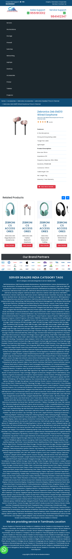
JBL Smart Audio (48, 396)
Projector (10, 95)
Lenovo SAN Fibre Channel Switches (51, 360)
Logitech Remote (65, 431)
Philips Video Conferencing (33, 465)
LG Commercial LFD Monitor (24, 387)
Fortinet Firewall (55, 339)
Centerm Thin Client (10, 478)
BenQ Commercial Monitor (32, 366)
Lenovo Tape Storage (58, 358)
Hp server (60, 295)
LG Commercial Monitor (59, 364)
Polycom (6, 370)
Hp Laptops (25, 381)
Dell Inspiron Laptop (56, 377)
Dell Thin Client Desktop (41, 463)
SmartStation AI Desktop (30, 509)
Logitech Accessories (26, 431)
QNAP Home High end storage (58, 326)
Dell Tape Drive (54, 293)
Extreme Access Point (62, 474)
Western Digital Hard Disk (11, 452)
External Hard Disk (63, 450)
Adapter (32, 339)
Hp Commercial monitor (43, 314)
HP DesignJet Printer (62, 375)
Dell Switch (48, 362)
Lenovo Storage (18, 305)
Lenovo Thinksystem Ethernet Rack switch (33, 385)
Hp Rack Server (13, 297)
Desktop (9, 69)
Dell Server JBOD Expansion (60, 297)
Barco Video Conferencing (52, 467)
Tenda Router (54, 507)
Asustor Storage (37, 455)
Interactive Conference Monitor (38, 419)
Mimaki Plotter (47, 484)
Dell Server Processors (48, 286)
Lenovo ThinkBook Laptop (13, 440)
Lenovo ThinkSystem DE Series (29, 360)
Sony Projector (42, 316)
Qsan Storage (7, 465)
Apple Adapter (27, 516)
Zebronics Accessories (25, 101)
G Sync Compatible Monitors (54, 404)
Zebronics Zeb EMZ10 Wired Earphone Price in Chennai (21, 104)
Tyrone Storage (23, 503)
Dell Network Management (44, 301)
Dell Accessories (35, 421)
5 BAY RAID (50, 337)
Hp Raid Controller (35, 402)
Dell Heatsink (48, 309)
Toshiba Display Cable (10, 419)
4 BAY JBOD (26, 337)
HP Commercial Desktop (56, 379)
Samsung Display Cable (40, 415)
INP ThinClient (30, 507)
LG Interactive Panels (18, 389)
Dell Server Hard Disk (60, 425)
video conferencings (48, 368)
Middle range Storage (9, 328)
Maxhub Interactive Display (45, 480)
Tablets (9, 89)
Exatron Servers (60, 503)
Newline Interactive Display (60, 469)
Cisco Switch (33, 362)
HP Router (31, 297)
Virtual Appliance (42, 352)
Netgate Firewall (32, 501)
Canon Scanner (49, 375)
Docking (12, 339)
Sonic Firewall (50, 345)
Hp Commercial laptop (39, 379)
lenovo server (44, 303)
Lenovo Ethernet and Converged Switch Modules (35, 364)
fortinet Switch (18, 465)
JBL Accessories (48, 389)
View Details (10, 245)
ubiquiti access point (47, 474)
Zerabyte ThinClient (42, 507)
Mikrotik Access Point (46, 478)
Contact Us (62, 4)
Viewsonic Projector (8, 318)
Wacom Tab (32, 438)
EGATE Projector (21, 318)
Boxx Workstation (19, 488)
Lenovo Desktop (35, 381)
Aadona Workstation (25, 486)
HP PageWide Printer (28, 320)
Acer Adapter (17, 516)
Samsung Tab (52, 402)
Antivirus (32, 450)
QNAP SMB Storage (31, 324)
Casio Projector (53, 385)
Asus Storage (48, 400)
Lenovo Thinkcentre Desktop (59, 419)
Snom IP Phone (50, 448)
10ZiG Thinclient (23, 478)
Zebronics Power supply (35, 309)
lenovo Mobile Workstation (56, 392)
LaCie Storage (20, 394)
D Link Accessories (13, 373)
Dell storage (46, 297)
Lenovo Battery (25, 518)
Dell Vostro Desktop (42, 440)
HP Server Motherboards (19, 425)
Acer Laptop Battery (57, 429)
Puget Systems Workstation (61, 488)
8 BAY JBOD (17, 337)
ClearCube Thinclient (63, 476)
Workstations (11, 29)
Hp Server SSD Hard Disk (22, 406)
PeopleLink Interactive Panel (22, 505)
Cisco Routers (14, 385)
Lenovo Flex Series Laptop (55, 438)
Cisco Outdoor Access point (50, 383)
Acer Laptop (23, 419)
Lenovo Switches (58, 362)
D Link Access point (42, 436)
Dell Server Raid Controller (19, 291)
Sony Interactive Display (11, 471)
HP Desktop (12, 379)
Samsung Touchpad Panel (46, 417)
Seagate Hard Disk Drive (34, 389)
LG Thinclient (33, 478)
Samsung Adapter (10, 415)
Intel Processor (34, 434)
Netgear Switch (52, 373)
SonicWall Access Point (56, 501)
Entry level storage (23, 328)
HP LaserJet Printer (42, 320)
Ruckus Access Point (28, 480)
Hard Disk (53, 295)
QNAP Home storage (41, 326)
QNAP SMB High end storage (47, 324)
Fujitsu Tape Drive (47, 471)
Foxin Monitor (37, 497)
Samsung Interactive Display (11, 450)
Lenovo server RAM (21, 370)
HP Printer (31, 318)
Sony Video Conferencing (61, 492)
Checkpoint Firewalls (16, 457)
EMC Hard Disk (36, 427)
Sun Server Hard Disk (24, 427)
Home (3, 101)
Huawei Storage (56, 495)
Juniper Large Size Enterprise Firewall (14, 356)
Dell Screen (8, 516)
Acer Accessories (44, 429)
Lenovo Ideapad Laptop (59, 423)
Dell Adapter (35, 518)
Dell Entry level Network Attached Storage (46, 299)
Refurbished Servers (51, 431)
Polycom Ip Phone (39, 499)
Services (55, 2)
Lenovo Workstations (59, 284)
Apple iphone (60, 421)
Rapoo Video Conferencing (33, 467)
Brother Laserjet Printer (35, 400)
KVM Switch (16, 434)
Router (43, 381)
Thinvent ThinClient (18, 507)
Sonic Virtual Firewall (45, 347)
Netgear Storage (14, 381)
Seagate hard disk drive (45, 307)
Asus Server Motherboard (51, 513)
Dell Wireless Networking (62, 301)
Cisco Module (20, 429)
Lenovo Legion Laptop (42, 335)
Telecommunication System (19, 448)
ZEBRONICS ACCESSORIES (10, 227)
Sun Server (45, 427)
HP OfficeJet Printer (14, 320)
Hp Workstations (45, 284)
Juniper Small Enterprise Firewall (33, 354)
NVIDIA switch (26, 455)
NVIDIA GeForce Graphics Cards (55, 406)
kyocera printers (26, 446)
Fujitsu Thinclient (35, 476)
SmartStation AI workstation (10, 509)
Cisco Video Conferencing (10, 474)
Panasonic (66, 368)
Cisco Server (7, 377)
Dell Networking (29, 301)
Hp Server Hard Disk (37, 406)
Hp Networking (16, 408)
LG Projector (28, 375)
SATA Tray (39, 339)
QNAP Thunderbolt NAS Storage (13, 324)
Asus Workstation (44, 488)
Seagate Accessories (29, 307)
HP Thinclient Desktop (24, 379)
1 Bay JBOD (4, 339)
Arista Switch (5, 463)
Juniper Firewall (17, 354)
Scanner (62, 320)
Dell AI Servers (15, 446)
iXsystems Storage (59, 459)
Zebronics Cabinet (42, 293)
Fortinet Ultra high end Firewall (29, 341)
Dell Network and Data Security (28, 303)
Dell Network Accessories (47, 288)
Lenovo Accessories (18, 288)
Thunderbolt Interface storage (24, 331)
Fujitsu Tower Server (32, 490)
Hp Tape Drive (43, 370)
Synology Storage (34, 383)
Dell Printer (18, 442)
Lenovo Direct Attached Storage (38, 358)
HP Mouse (67, 438)
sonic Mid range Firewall (12, 347)
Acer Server (14, 398)
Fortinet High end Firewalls (48, 341)
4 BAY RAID (61, 335)
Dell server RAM (62, 286)
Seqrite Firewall (23, 459)
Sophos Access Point (32, 495)
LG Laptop (16, 492)
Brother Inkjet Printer (9, 444)
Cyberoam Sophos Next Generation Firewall (42, 349)
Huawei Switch (16, 463)
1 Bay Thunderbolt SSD (62, 337)
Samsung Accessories (61, 413)
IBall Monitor (54, 486)
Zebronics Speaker (18, 410)
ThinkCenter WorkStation (24, 511)
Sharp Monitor (64, 486)
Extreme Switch (27, 463)
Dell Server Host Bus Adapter (14, 293)
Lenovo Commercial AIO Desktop (57, 381)
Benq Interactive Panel (16, 467)
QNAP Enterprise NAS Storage (58, 322)
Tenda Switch (43, 501)
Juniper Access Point (8, 476)
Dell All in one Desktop (25, 513)
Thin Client (42, 446)
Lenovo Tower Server (56, 303)
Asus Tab (61, 402)
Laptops (9, 62)
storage (38, 297)
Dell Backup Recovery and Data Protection (17, 299)
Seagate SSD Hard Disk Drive (17, 309)
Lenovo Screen (66, 513)
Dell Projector (31, 316)
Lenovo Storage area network (17, 358)
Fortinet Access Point (61, 478)
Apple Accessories (32, 288)
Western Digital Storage (19, 438)
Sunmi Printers (51, 450)
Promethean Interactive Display (30, 471)
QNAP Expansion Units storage (41, 328)
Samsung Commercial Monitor (13, 366)
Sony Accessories (18, 495)
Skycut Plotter (27, 497)
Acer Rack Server (24, 398)
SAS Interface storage (59, 328)
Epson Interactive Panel (61, 497)
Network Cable (22, 362)
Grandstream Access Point (12, 480)
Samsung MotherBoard (16, 417)
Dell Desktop (62, 373)
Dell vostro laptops (42, 377)
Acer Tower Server (37, 398)
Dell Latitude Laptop (48, 421)
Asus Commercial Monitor (60, 314)
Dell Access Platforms (10, 303)
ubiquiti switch (16, 455)
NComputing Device (29, 423)
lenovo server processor (36, 404)
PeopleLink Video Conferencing (42, 505)
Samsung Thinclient (48, 476)
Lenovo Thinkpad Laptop (11, 421)
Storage (9, 36)
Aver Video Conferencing (42, 469)
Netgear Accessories (38, 373)
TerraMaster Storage (8, 461)
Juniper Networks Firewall (33, 457)
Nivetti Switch (47, 497)
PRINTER (37, 318)
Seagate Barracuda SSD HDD (16, 396)
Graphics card (21, 368)
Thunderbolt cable (22, 339)
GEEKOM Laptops (20, 501)
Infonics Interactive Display (17, 482)
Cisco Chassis (13, 431)
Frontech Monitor (21, 484)
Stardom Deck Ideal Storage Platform (50, 333)
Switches (10, 49)
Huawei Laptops (6, 495)
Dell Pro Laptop (12, 513)
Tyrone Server (12, 503)
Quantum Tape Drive (61, 471)
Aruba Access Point (47, 503)
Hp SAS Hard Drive (27, 408)
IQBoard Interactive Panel (57, 482)
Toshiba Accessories (63, 417)
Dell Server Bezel (29, 293)
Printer (9, 82)
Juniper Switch (65, 461)
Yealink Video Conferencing (30, 474)
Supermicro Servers (46, 490)
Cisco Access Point (7, 383)
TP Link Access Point (56, 436)
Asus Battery (50, 516)
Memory (35, 446)
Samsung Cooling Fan (25, 415)
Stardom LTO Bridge (27, 335)
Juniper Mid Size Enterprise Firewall (56, 354)
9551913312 (37, 13)
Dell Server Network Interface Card (40, 291)
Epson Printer (57, 318)
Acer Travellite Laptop (54, 452)
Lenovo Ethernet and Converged (48, 305)
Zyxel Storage (32, 461)
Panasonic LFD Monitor (33, 394)
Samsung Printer (46, 318)
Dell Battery (7, 434)
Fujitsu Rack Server (19, 490)
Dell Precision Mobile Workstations (27, 284)
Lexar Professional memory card (22, 392)
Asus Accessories (39, 516)
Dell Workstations (9, 284)
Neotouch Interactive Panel (42, 492)
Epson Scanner (38, 375)
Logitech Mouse (39, 431)
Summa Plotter (65, 507)
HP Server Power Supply (58, 427)
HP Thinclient (54, 463)
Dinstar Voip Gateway (37, 448)
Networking (10, 56)
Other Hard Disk (45, 434)
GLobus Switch (27, 499)
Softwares (25, 450)
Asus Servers (38, 513)
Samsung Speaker (31, 417)
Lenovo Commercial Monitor (24, 314)
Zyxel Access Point (23, 476)
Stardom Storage (41, 331)
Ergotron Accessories (16, 375)
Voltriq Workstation (34, 484)
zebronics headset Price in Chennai (47, 101)
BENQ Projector (64, 316)
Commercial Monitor (22, 312)
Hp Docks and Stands (34, 368)
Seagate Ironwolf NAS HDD (50, 394)
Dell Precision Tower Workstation (45, 387)
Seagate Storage (34, 459)
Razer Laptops (58, 490)
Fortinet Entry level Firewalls (17, 343)
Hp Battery (24, 434)
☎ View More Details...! (46, 187)
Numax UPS (49, 499)
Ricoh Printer (41, 438)
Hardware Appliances (57, 352)
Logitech (59, 368)
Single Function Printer (61, 442)
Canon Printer (54, 320)
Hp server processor (16, 413)
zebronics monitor (39, 410)
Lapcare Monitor (6, 488)
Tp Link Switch (41, 450)
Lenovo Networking (30, 305)
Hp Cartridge (28, 413)
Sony (12, 370)
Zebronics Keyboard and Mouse (16, 404)
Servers (9, 23)
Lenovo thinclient (65, 463)
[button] (63, 197)
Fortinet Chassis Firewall (10, 341)
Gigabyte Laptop (26, 492)
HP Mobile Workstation (23, 286)
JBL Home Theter (59, 396)
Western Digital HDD (60, 400)
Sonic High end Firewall (63, 345)
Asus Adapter (59, 516)
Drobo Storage (43, 461)
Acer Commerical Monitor (10, 316)
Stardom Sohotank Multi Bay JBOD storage (23, 333)
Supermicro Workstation (41, 486)
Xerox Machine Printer (31, 442)
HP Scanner (15, 377)
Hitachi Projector (65, 385)
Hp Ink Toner (38, 413)
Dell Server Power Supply (61, 291)
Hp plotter (15, 436)
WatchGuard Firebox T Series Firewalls (54, 356)
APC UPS (27, 452)
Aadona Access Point (50, 465)
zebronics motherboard (53, 410)
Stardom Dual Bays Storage (46, 444)
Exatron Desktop (39, 511)
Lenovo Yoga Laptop (44, 423)
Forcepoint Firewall (62, 457)
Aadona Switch (54, 461)
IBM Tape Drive (32, 370)
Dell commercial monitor (38, 312)
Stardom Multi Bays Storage (26, 444)
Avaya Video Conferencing (23, 469)
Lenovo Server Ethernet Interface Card (47, 408)
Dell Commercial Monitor (56, 312)
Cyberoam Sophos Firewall (18, 349)
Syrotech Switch (34, 503)
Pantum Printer (56, 434)
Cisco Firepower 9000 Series (35, 345)
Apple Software (48, 413)
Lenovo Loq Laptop (28, 440)
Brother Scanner (49, 398)
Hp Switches (23, 297)
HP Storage (31, 425)
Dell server (21, 295)
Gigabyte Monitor (32, 488)
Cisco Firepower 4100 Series (15, 345)
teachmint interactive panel (12, 499)
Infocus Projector (8, 387)
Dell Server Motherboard (45, 425)
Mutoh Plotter (12, 486)
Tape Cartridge (25, 373)
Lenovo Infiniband (15, 307)
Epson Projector (53, 316)
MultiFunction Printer (46, 442)
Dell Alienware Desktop (57, 440)
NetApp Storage (47, 459)
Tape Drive (60, 288)
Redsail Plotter (17, 497)
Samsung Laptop (31, 429)
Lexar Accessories (40, 392)
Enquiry (48, 2)
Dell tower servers (31, 295)
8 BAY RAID (53, 335)
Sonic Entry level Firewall (29, 347)
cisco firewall (65, 339)
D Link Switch (59, 370)
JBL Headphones (59, 389)
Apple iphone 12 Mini (15, 423)
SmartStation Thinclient (47, 509)
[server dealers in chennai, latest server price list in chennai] (12, 9)
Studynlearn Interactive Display (37, 482)
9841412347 (58, 16)
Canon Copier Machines (27, 436)
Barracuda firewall (48, 457)
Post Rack (28, 410)
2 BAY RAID (9, 337)
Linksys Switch (45, 495)
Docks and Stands (59, 309)
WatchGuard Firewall (34, 356)
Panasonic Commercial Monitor (52, 366)
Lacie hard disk (61, 387)
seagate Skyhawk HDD (34, 396)
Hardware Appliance (29, 352)
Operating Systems (62, 448)
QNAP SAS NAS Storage (40, 322)
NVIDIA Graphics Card (38, 452)
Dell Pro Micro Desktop (63, 509)
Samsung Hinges (55, 415)
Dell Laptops (31, 377)
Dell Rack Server (43, 295)
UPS (22, 452)
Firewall (9, 43)
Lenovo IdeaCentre (9, 511)
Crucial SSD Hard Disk (54, 446)
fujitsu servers (6, 490)
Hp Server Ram (23, 402)
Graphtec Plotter (58, 484)
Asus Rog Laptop (59, 499)
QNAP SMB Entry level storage (23, 326)
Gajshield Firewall (11, 459)
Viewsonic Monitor (21, 383)
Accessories (11, 75)
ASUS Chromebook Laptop (54, 511)
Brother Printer (22, 400)
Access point (24, 421)
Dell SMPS (63, 293)
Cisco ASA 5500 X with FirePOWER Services (41, 343)
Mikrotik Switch (49, 455)
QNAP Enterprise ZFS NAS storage (20, 322)
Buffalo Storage (22, 461)
